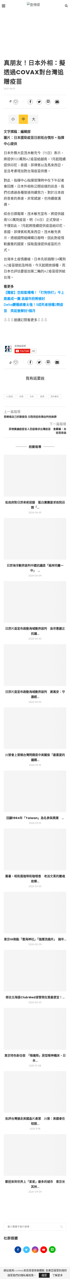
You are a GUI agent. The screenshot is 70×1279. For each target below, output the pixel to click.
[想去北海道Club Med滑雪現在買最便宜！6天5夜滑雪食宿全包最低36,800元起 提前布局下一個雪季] (35, 970)
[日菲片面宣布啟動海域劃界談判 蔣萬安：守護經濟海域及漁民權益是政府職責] (35, 665)
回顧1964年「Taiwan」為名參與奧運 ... (35, 818)
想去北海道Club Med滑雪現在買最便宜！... (35, 997)
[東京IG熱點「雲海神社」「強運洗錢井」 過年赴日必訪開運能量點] (35, 912)
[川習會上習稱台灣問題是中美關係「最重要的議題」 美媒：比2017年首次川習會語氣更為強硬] (35, 728)
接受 (44, 1275)
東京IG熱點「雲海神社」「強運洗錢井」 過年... (35, 939)
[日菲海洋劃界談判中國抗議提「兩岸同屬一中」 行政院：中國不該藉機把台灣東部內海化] (35, 539)
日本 (32, 396)
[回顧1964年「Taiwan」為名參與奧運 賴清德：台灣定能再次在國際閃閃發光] (35, 791)
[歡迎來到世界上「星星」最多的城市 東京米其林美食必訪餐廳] (35, 1155)
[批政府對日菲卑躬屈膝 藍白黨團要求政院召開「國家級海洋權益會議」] (35, 475)
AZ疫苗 (9, 396)
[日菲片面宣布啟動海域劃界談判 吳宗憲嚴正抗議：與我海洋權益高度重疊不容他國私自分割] (35, 602)
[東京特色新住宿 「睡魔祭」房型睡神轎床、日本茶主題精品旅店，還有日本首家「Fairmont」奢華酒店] (35, 1028)
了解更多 (57, 1275)
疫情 (42, 396)
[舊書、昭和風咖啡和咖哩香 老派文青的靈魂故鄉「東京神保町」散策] (35, 849)
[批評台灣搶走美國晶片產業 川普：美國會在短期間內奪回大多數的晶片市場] (35, 1092)
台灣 (21, 396)
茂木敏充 (55, 396)
